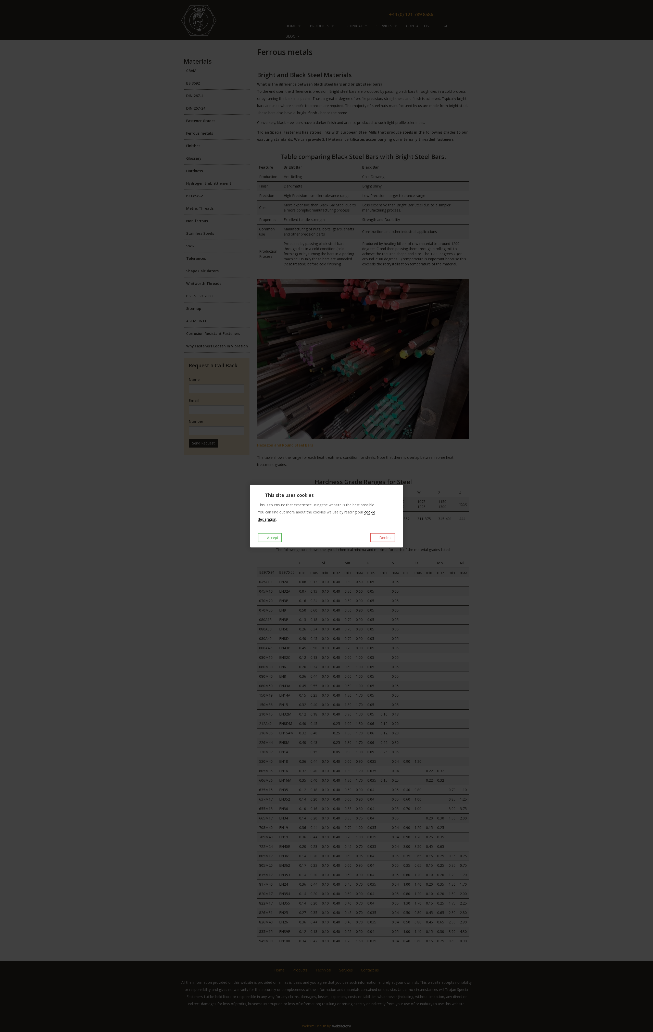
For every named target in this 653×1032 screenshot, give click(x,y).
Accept (272, 537)
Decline (385, 537)
